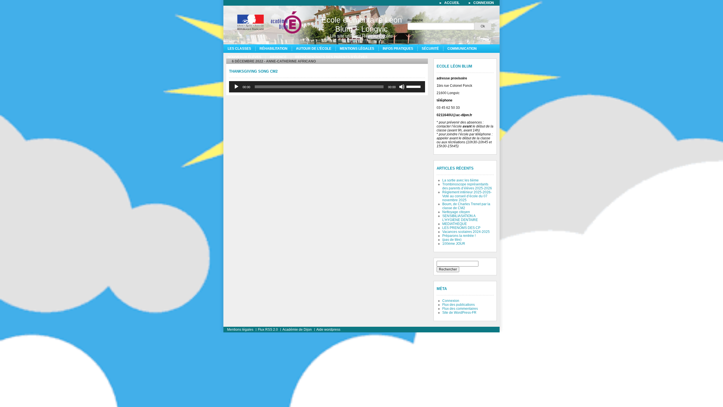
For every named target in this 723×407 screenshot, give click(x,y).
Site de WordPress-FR (459, 313)
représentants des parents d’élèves (331, 57)
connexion (483, 3)
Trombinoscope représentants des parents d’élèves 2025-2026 (467, 186)
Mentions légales (357, 49)
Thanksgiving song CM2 (253, 71)
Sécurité (430, 49)
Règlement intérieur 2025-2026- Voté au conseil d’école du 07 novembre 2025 (467, 196)
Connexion (450, 301)
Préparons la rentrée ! (459, 236)
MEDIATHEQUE (454, 224)
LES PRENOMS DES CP (461, 228)
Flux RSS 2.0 (268, 330)
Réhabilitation (274, 49)
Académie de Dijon (297, 330)
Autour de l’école (313, 49)
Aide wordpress (328, 330)
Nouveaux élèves (244, 57)
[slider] (414, 86)
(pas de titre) (451, 240)
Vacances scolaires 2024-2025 (466, 232)
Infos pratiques (398, 49)
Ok (483, 26)
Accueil (452, 3)
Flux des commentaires (460, 309)
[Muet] (402, 87)
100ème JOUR (453, 244)
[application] (327, 86)
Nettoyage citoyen (456, 212)
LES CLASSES (239, 49)
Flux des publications (458, 305)
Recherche (415, 20)
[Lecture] (236, 87)
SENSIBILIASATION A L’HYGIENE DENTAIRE (460, 218)
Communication (462, 49)
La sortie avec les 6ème (460, 180)
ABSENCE (278, 57)
